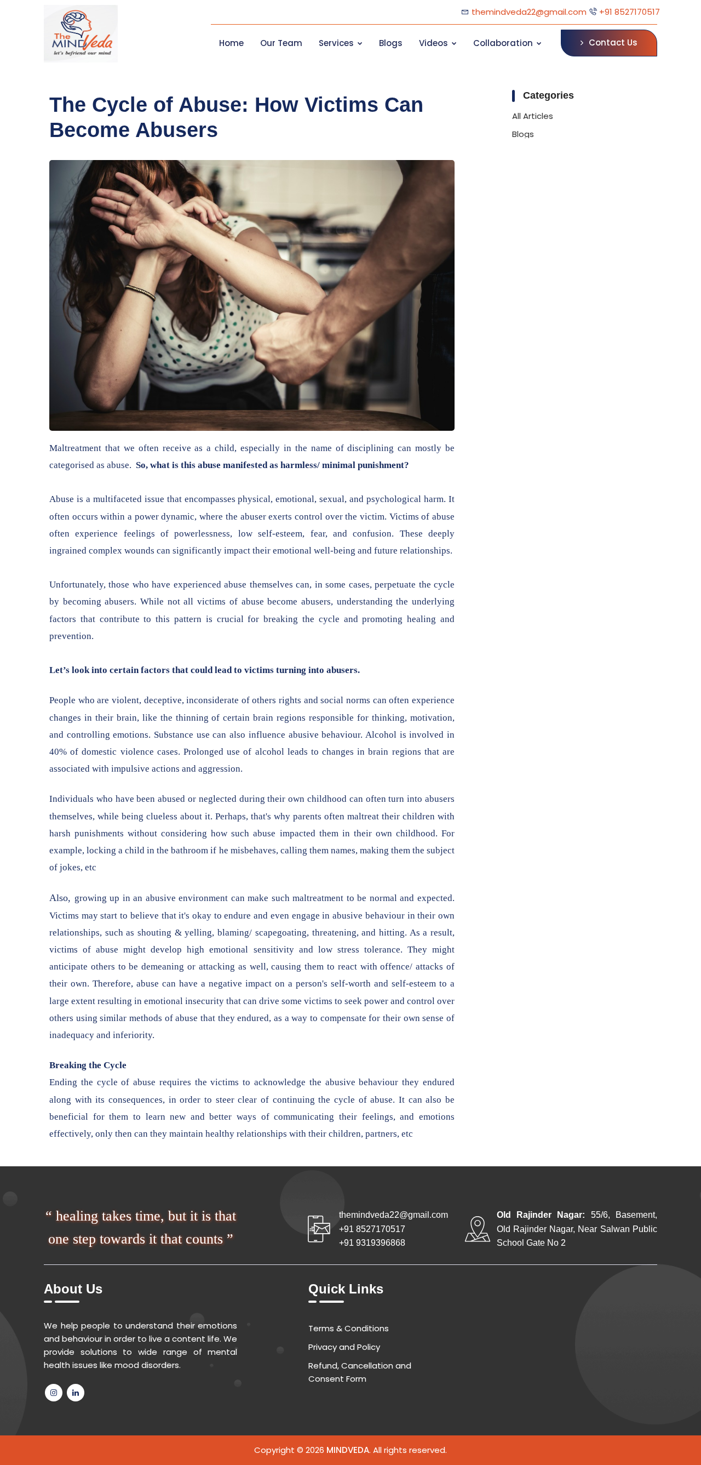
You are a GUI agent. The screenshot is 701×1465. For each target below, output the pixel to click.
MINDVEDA (347, 1450)
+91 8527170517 (628, 12)
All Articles (532, 116)
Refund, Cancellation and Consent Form (359, 1372)
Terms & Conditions (348, 1328)
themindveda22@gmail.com (529, 12)
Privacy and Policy (344, 1347)
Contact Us (613, 42)
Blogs (523, 134)
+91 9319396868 (372, 1242)
